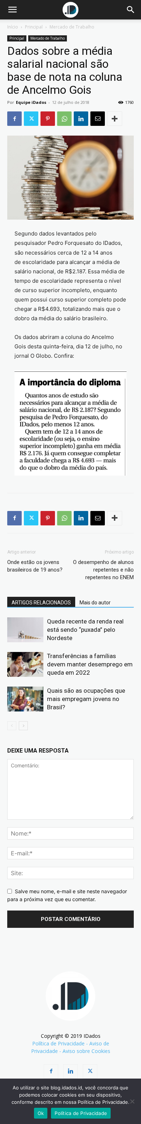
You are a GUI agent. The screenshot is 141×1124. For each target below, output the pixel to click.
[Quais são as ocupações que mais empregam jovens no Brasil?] (25, 699)
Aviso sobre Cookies (86, 1051)
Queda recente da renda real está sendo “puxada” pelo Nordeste (85, 630)
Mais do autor (95, 602)
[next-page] (23, 725)
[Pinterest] (47, 118)
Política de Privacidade (58, 1043)
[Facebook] (14, 118)
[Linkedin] (81, 118)
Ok (41, 1113)
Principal (34, 27)
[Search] (131, 9)
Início (12, 27)
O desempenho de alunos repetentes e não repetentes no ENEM (103, 570)
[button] (12, 9)
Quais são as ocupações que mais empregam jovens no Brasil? (86, 699)
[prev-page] (11, 725)
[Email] (97, 118)
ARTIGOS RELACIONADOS (41, 602)
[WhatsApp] (64, 118)
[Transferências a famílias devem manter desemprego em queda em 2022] (25, 664)
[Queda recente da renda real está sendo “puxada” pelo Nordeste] (25, 629)
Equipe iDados (31, 102)
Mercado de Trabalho (72, 27)
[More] (114, 118)
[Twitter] (31, 118)
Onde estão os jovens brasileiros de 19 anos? (35, 566)
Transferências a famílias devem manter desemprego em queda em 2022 (90, 664)
